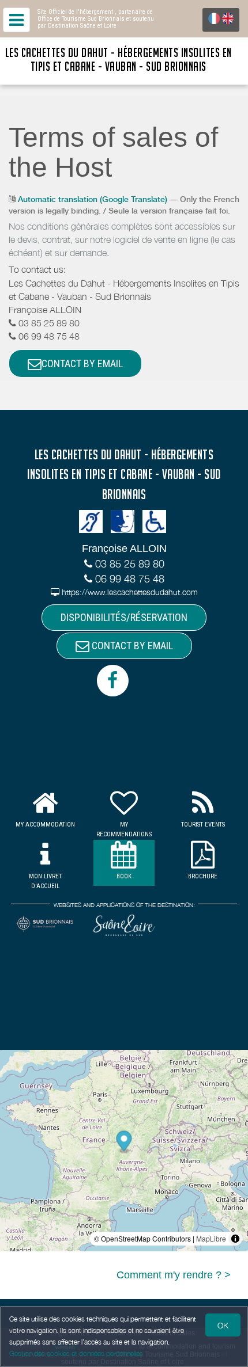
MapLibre (211, 1238)
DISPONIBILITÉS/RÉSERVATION (124, 617)
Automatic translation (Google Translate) (92, 199)
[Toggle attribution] (235, 1239)
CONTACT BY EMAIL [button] (82, 363)
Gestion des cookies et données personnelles (76, 1353)
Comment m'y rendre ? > (174, 1275)
